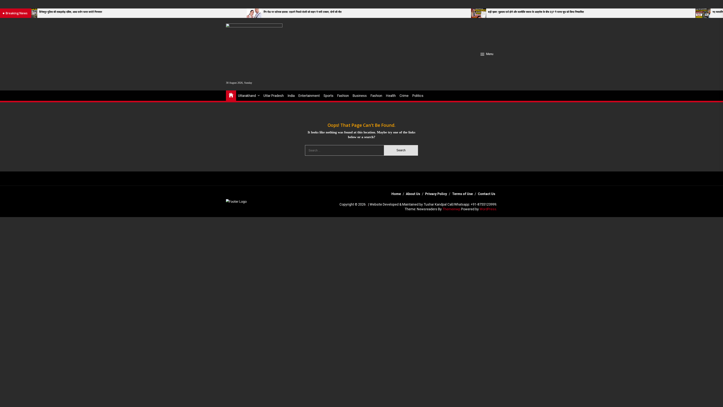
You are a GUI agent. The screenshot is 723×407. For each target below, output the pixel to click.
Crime (404, 96)
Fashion (343, 96)
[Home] (231, 94)
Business (360, 96)
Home (396, 194)
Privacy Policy (436, 194)
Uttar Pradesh (273, 96)
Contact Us (486, 194)
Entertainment (309, 96)
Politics (417, 96)
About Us (413, 194)
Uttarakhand (247, 96)
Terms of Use (462, 194)
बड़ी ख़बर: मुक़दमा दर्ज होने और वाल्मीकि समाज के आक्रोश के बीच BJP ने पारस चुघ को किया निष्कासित (458, 12)
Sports (328, 96)
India (291, 96)
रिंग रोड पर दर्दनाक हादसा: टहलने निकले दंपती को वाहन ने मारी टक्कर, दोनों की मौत (225, 12)
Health (391, 96)
